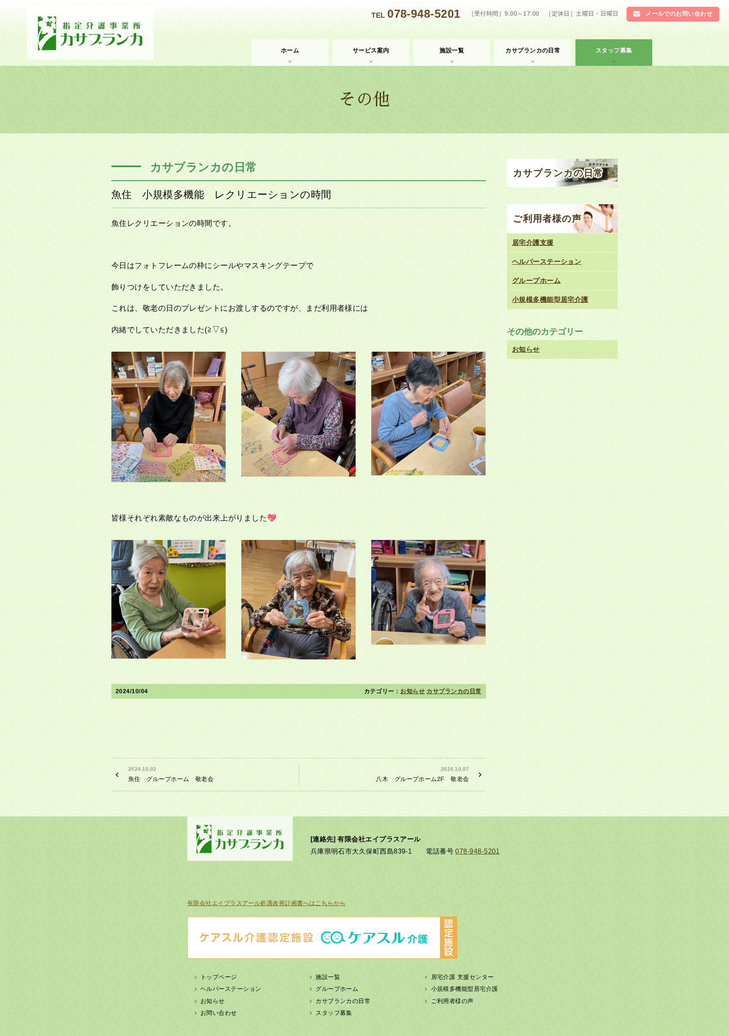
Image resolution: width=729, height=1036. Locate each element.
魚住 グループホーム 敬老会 (170, 774)
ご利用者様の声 (547, 218)
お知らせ (412, 691)
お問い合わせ (218, 1012)
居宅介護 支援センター (462, 977)
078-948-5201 (423, 14)
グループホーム (536, 280)
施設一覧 (452, 50)
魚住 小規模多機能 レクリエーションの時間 (221, 194)
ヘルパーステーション (547, 261)
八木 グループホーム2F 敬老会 (422, 774)
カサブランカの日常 (532, 50)
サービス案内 (371, 50)
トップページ (218, 977)
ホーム (290, 50)
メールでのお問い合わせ (679, 14)
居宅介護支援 (533, 242)
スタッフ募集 (614, 50)
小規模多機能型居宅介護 (550, 299)
